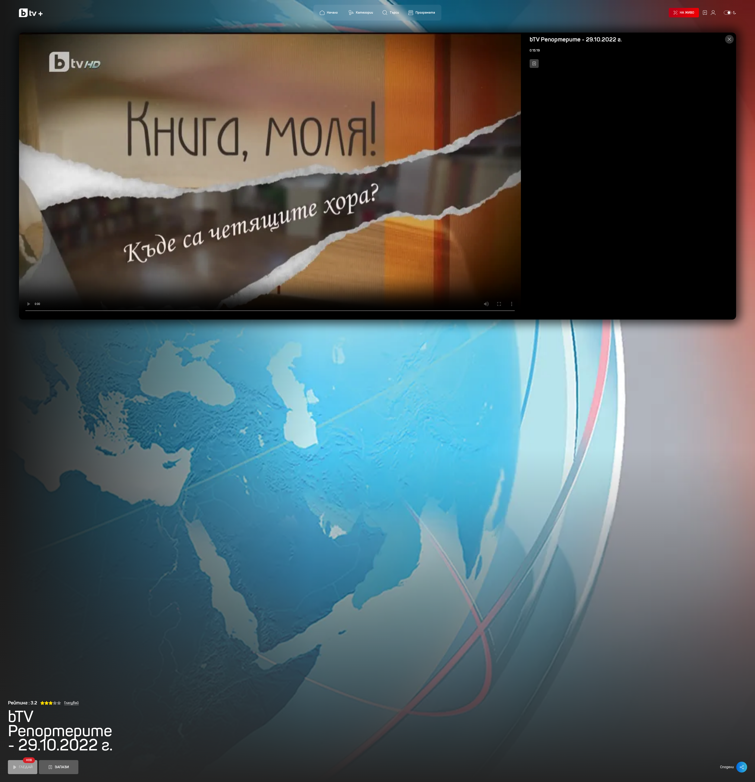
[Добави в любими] (534, 63)
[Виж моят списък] (704, 12)
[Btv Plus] (31, 12)
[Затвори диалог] (729, 39)
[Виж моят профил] (713, 12)
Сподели (727, 767)
